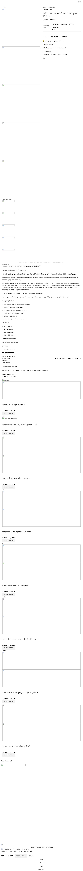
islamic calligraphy (63, 54)
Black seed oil (5, 835)
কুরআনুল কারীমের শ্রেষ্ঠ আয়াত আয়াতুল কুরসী (15, 585)
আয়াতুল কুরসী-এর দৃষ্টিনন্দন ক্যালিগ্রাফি (13, 405)
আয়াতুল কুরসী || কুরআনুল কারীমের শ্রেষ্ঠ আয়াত (16, 478)
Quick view (4, 401)
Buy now (64, 36)
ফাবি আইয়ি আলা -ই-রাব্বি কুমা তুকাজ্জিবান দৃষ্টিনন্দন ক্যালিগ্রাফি (20, 693)
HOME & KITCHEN (6, 830)
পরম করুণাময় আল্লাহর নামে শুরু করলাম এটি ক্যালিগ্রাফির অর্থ (20, 639)
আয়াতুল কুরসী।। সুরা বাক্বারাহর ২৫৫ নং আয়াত (16, 532)
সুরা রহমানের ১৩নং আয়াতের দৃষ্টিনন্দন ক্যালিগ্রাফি (16, 746)
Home (45, 7)
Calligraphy (51, 7)
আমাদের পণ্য (3, 821)
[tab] (23, 262)
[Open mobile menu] (1, 1)
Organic (3, 832)
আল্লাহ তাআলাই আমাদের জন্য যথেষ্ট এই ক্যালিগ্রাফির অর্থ (19, 425)
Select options (21, 856)
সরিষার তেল (3, 838)
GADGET (3, 827)
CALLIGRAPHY (5, 824)
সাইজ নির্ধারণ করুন (46, 26)
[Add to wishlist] (9, 401)
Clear (53, 29)
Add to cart (54, 36)
